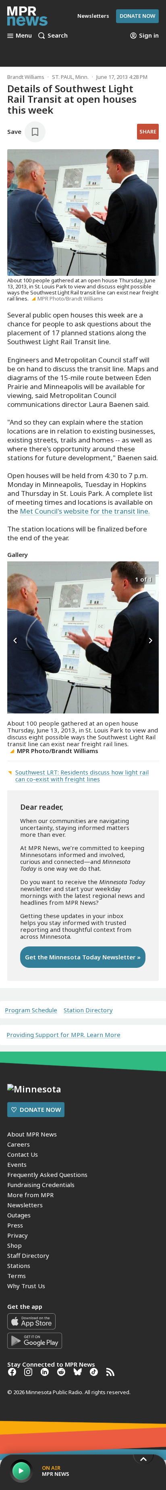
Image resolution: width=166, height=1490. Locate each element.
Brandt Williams (25, 76)
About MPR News (32, 1134)
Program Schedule (31, 1010)
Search (58, 35)
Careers (18, 1144)
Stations (18, 1265)
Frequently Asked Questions (47, 1174)
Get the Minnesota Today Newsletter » (83, 957)
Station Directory (88, 1010)
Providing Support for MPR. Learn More (63, 1035)
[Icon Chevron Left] (15, 641)
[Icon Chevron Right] (151, 641)
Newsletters (25, 1205)
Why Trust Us (26, 1286)
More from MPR (30, 1195)
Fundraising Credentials (41, 1185)
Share (147, 131)
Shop (14, 1245)
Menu (24, 35)
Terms (16, 1276)
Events (17, 1164)
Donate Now (137, 15)
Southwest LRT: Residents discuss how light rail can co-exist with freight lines (82, 775)
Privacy (17, 1235)
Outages (19, 1215)
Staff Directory (28, 1255)
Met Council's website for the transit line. (85, 511)
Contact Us (22, 1154)
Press (15, 1225)
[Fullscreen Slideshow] (16, 578)
